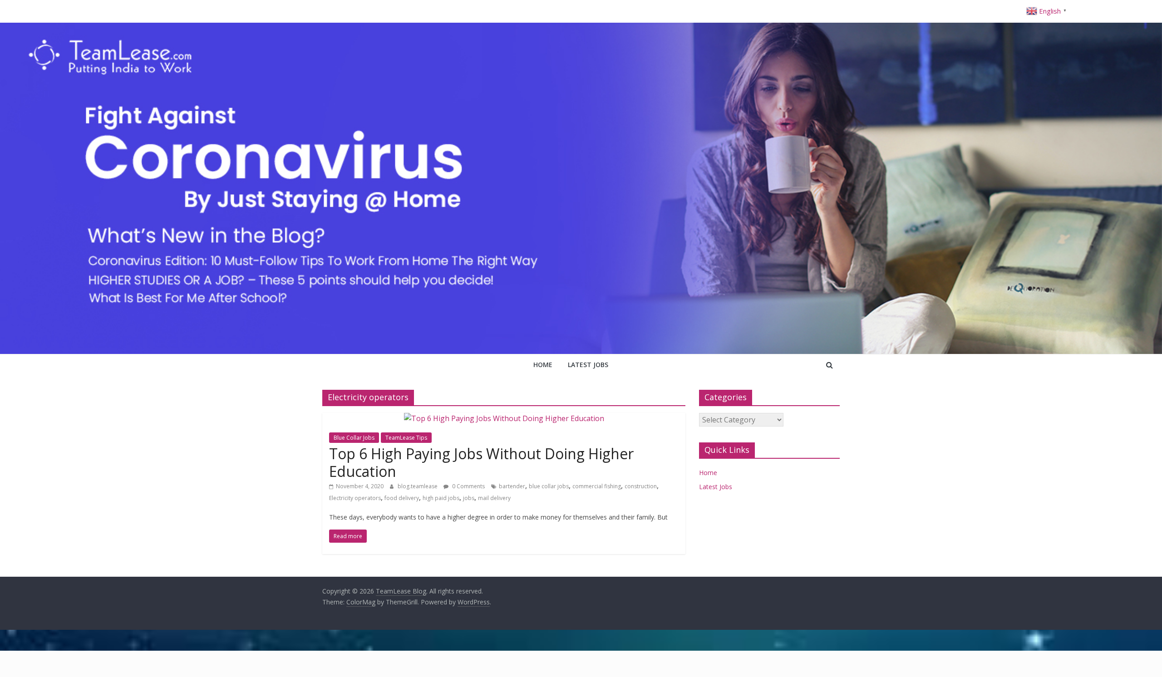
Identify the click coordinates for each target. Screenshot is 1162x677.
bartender (512, 486)
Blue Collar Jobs (354, 438)
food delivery (401, 498)
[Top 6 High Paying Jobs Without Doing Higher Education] (504, 418)
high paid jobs (441, 498)
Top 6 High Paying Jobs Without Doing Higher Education (481, 462)
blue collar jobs (549, 486)
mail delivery (494, 498)
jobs (468, 498)
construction (641, 486)
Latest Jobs (588, 364)
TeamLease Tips (406, 438)
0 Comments (468, 486)
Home (542, 364)
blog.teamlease (418, 486)
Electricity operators (355, 498)
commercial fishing (596, 486)
